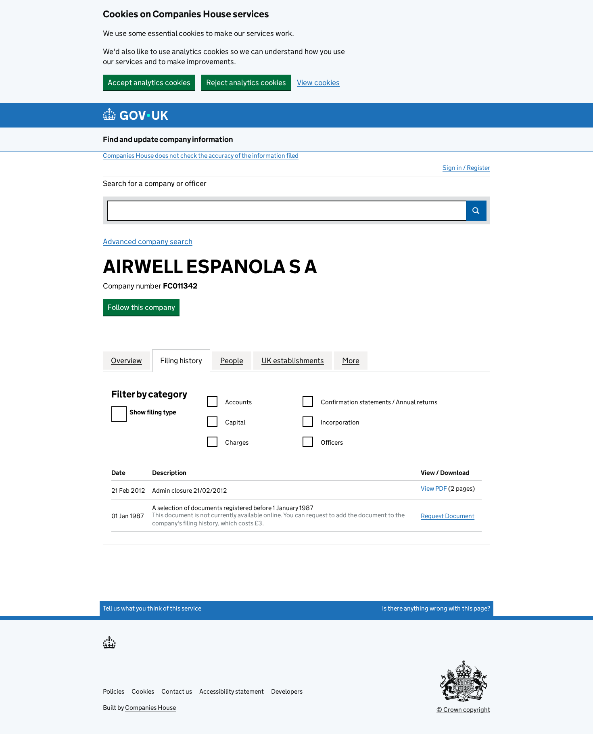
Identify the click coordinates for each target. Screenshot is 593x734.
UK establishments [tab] (292, 360)
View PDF (434, 488)
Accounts (238, 402)
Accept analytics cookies (149, 82)
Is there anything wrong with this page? (436, 608)
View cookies (318, 82)
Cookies (143, 691)
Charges (236, 442)
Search (476, 211)
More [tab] (350, 360)
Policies (113, 691)
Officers (332, 442)
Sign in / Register (466, 167)
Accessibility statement (231, 691)
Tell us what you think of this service (152, 608)
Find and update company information (168, 139)
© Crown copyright (463, 709)
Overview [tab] (126, 360)
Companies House (150, 707)
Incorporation (340, 422)
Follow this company (141, 307)
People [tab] (231, 360)
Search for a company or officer (155, 183)
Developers (287, 691)
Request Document (447, 516)
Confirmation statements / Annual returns (379, 402)
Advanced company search (147, 241)
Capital (235, 422)
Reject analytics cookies (246, 82)
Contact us (176, 691)
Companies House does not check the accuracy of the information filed (201, 155)
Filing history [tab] (181, 360)
